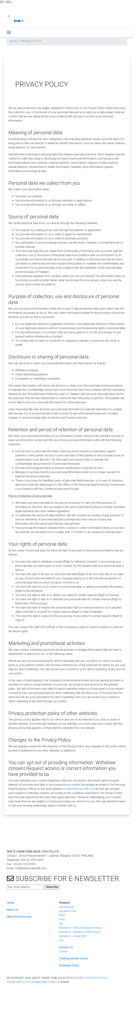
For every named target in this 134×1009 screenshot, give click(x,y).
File (61, 940)
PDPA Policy (106, 1001)
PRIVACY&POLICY (18, 982)
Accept (5, 1006)
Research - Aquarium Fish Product (79, 932)
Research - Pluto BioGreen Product (80, 927)
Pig (61, 923)
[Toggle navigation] (9, 32)
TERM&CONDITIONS (43, 982)
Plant (62, 915)
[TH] (3, 2)
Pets (62, 919)
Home (13, 41)
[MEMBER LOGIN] (1, 7)
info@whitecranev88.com (78, 788)
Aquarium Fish (67, 911)
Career (63, 951)
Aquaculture (66, 907)
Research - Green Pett (72, 936)
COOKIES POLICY (95, 978)
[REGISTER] (2, 12)
